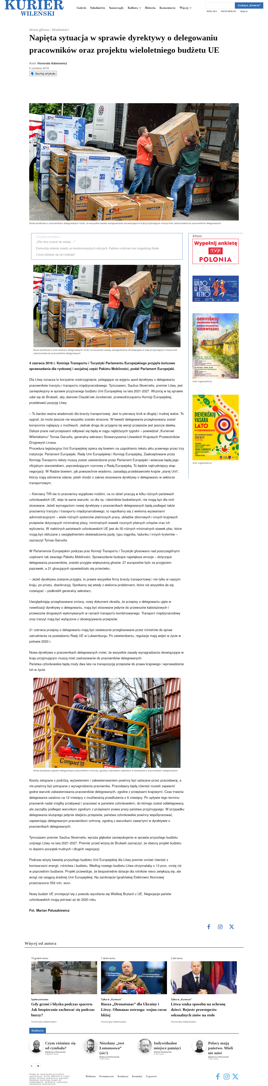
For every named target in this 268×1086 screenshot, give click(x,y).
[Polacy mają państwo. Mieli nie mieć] (199, 1046)
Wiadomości (60, 30)
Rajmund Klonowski (109, 1056)
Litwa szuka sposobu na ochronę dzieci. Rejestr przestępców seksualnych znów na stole (198, 1009)
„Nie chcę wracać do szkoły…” (55, 241)
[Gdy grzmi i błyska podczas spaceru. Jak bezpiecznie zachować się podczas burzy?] (64, 977)
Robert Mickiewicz (203, 1024)
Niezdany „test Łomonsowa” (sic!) (111, 1048)
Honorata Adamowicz (52, 63)
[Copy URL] (97, 93)
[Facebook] (61, 93)
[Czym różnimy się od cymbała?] (36, 1046)
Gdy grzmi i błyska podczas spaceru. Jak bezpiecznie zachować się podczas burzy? (63, 1009)
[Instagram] (220, 927)
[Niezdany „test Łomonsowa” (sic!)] (91, 1046)
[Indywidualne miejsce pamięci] (145, 1046)
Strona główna (39, 30)
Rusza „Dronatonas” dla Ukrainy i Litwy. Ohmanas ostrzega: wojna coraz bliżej (134, 1009)
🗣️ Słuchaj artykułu (43, 73)
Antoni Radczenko (163, 1051)
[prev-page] (31, 1065)
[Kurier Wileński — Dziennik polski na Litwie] (34, 8)
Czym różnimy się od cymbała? (55, 254)
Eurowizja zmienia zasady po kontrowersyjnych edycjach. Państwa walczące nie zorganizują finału (97, 248)
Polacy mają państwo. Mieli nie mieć (220, 1048)
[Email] (88, 93)
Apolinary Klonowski (55, 1051)
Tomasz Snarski (229, 1024)
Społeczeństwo (39, 999)
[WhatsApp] (79, 93)
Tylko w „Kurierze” (111, 999)
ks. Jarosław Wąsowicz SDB (170, 1022)
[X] (70, 93)
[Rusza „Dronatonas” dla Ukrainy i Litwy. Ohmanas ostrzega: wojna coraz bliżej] (134, 977)
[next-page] (38, 1065)
